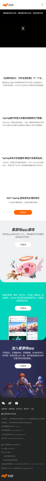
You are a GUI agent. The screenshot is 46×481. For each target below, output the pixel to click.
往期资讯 (23, 212)
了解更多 (23, 245)
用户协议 (19, 409)
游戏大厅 (26, 409)
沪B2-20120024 (6, 452)
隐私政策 (12, 409)
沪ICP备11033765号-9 (8, 448)
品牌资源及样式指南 (9, 414)
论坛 (32, 409)
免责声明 (4, 409)
